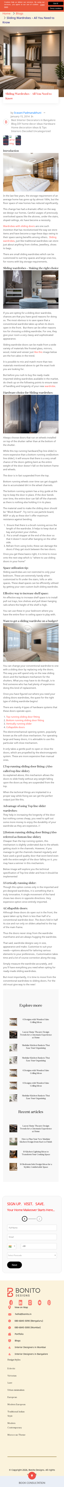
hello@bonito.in (23, 1314)
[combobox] (11, 1246)
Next (14, 1265)
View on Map (21, 1307)
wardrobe (50, 386)
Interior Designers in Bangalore (31, 1353)
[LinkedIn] (20, 1302)
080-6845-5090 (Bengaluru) (29, 1320)
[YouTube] (39, 1302)
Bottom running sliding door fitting (25, 720)
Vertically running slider (19, 723)
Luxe (9, 1383)
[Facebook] (11, 1302)
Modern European (16, 1404)
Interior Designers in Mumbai (30, 1347)
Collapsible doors (15, 727)
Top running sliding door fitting (23, 716)
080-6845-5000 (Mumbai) (28, 1327)
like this (38, 352)
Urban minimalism (15, 1390)
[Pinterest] (49, 1302)
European (12, 1397)
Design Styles (13, 1359)
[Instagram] (30, 1302)
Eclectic (11, 1368)
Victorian (11, 1376)
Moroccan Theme (16, 1435)
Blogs (18, 1340)
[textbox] (11, 1246)
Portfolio (19, 1334)
